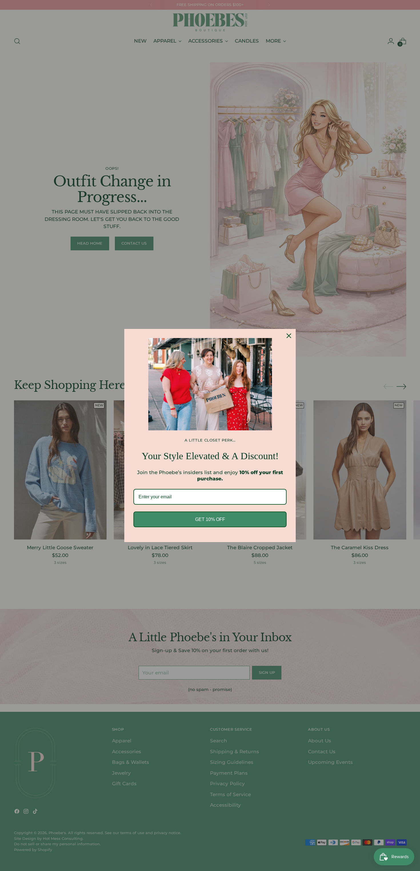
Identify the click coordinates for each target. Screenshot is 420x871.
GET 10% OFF (210, 519)
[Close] (289, 336)
